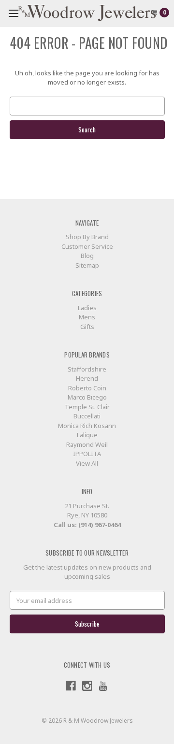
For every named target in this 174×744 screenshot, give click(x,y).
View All (87, 463)
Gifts (87, 326)
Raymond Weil (87, 444)
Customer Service (87, 246)
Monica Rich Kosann (87, 425)
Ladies (87, 307)
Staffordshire (87, 369)
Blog (87, 255)
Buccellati (87, 416)
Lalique (87, 434)
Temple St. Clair (87, 406)
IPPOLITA (87, 453)
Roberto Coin (87, 388)
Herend (87, 378)
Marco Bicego (87, 397)
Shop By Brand (87, 236)
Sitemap (87, 265)
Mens (87, 317)
